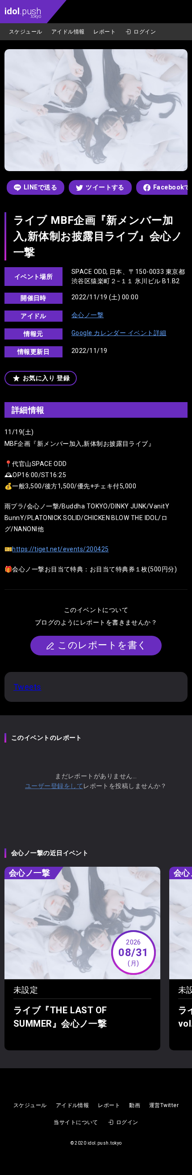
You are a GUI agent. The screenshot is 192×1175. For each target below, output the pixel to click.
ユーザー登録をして (54, 785)
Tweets (27, 687)
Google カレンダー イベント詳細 (119, 332)
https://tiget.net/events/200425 (60, 549)
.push (22, 12)
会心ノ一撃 (87, 315)
